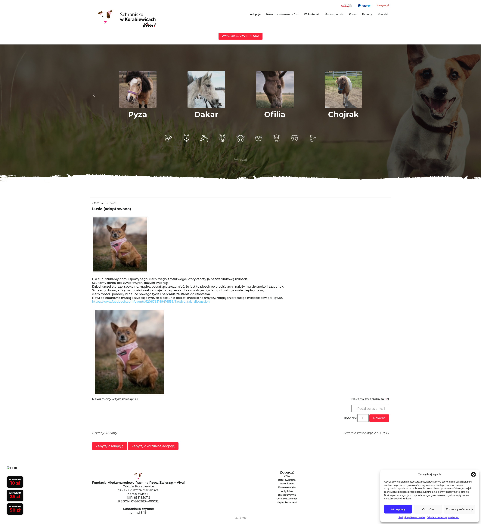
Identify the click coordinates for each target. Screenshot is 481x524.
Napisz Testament (287, 502)
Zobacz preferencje (459, 509)
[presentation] (94, 95)
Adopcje (255, 14)
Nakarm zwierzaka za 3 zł (282, 14)
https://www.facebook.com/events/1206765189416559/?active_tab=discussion (151, 301)
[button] (473, 474)
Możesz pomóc (334, 14)
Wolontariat (311, 14)
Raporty (367, 14)
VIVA (287, 476)
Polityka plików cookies (412, 517)
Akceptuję (398, 509)
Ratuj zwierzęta (287, 479)
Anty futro (287, 491)
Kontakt (383, 14)
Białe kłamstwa (287, 494)
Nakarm (379, 418)
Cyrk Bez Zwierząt (287, 498)
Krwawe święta (287, 487)
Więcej (240, 159)
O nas (352, 14)
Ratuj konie (286, 483)
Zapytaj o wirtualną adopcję (153, 446)
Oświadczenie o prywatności (443, 517)
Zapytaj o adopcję (109, 446)
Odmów (428, 509)
